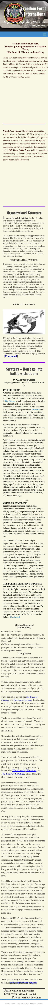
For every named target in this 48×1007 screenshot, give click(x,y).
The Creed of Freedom (24, 770)
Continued (11, 356)
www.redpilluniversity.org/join (23, 982)
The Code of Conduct (23, 699)
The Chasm (10, 401)
